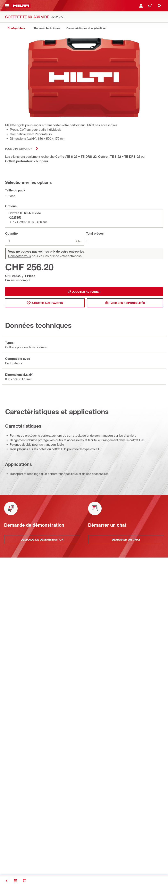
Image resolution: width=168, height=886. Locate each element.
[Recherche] (158, 5)
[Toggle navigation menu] (6, 5)
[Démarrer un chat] (24, 880)
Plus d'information (18, 148)
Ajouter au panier (86, 291)
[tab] (16, 28)
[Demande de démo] (15, 880)
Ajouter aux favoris (47, 303)
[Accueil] (21, 5)
